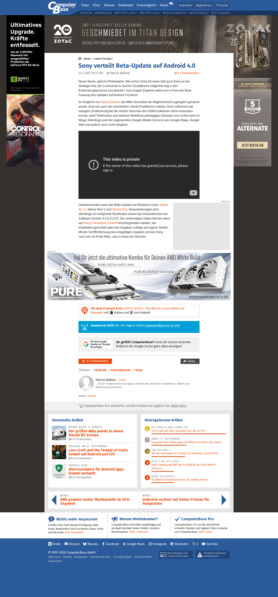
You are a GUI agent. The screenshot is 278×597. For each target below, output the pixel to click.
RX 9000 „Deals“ (151, 12)
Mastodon (181, 544)
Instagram (160, 544)
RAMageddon (104, 12)
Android (100, 370)
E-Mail (121, 379)
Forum (164, 5)
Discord (74, 544)
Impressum (54, 556)
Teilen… (191, 361)
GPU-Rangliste (200, 12)
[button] (222, 5)
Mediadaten (80, 556)
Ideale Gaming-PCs (176, 12)
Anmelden (185, 5)
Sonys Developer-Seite (99, 223)
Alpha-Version (110, 102)
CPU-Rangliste (222, 12)
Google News (136, 544)
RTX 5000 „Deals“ (127, 12)
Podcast (87, 12)
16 (81, 458)
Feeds (57, 544)
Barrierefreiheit (142, 556)
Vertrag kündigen (122, 556)
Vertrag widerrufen (100, 556)
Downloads (125, 5)
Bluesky (92, 544)
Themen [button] (109, 5)
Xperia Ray (119, 209)
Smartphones (103, 58)
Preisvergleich (146, 5)
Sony (138, 370)
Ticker (85, 5)
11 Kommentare (96, 361)
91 (81, 439)
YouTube (212, 544)
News (87, 58)
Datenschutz (55, 561)
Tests (96, 5)
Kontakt (67, 556)
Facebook (112, 544)
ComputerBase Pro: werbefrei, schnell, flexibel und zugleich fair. (135, 406)
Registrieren (203, 5)
